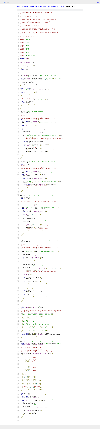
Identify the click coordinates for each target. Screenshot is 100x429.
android (19, 6)
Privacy (11, 427)
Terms (15, 427)
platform (25, 6)
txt (94, 426)
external (31, 6)
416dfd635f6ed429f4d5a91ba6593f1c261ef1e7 (51, 6)
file (44, 10)
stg (36, 6)
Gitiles (8, 427)
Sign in (97, 2)
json (97, 426)
